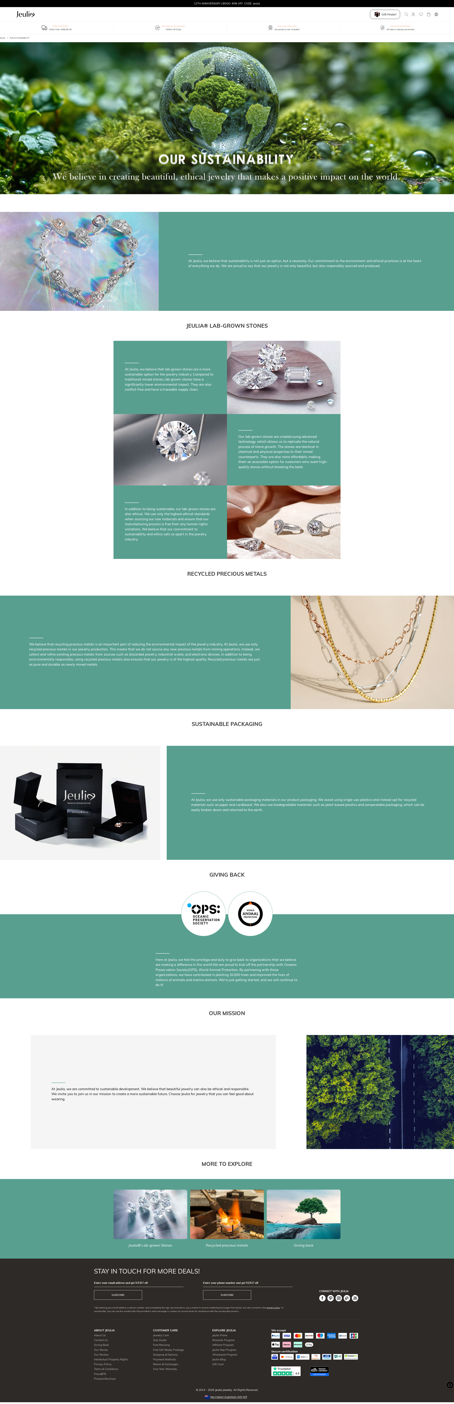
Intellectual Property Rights (111, 1359)
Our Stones (101, 1350)
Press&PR (100, 1374)
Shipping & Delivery (165, 1354)
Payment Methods (164, 1359)
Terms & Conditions (106, 1369)
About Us (100, 1335)
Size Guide (159, 1340)
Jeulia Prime (219, 1335)
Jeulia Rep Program (224, 1350)
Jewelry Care (161, 1335)
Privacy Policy (103, 1364)
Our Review (101, 1354)
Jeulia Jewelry (223, 1390)
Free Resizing (161, 1345)
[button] (227, 1396)
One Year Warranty (165, 1369)
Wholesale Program (224, 1354)
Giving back (303, 1245)
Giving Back (101, 1345)
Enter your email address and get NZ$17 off (121, 1282)
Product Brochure (105, 1378)
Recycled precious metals (227, 1245)
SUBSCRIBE (118, 1295)
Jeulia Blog (219, 1359)
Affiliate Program (223, 1345)
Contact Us (101, 1340)
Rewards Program (223, 1340)
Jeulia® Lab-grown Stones (150, 1245)
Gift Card (217, 1364)
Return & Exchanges (165, 1364)
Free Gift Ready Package (168, 1350)
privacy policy (273, 1307)
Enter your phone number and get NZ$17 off (230, 1282)
